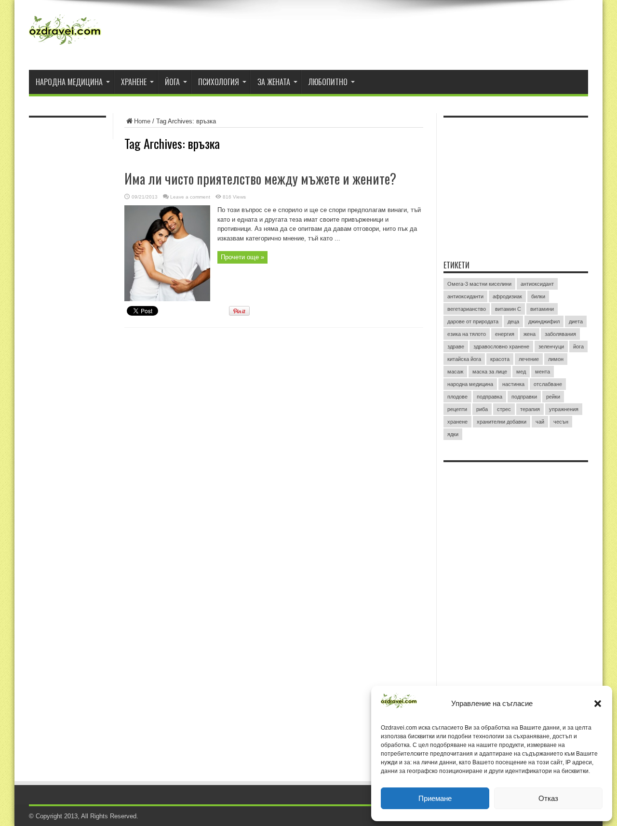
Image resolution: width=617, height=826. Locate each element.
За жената (273, 82)
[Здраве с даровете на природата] (65, 45)
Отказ (548, 798)
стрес (504, 409)
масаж (455, 371)
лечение (529, 359)
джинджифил (544, 321)
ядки (452, 434)
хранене (457, 422)
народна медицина (470, 384)
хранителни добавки (501, 422)
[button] (598, 703)
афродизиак (507, 296)
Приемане (435, 798)
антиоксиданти (465, 296)
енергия (504, 334)
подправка (489, 397)
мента (542, 371)
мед (521, 371)
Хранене (134, 82)
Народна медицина (69, 82)
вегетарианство (466, 309)
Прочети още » (242, 257)
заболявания (560, 334)
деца (513, 321)
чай (540, 422)
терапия (530, 409)
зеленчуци (551, 346)
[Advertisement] (515, 182)
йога (578, 346)
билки (538, 296)
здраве (455, 346)
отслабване (548, 384)
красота (500, 359)
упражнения (563, 409)
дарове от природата (472, 321)
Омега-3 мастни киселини (479, 284)
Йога (172, 82)
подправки (524, 397)
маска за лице (489, 371)
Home (142, 121)
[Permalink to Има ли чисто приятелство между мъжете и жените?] (167, 299)
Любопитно (328, 82)
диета (576, 321)
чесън (560, 422)
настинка (513, 384)
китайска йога (464, 359)
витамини (542, 309)
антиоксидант (537, 284)
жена (529, 334)
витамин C (508, 309)
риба (482, 409)
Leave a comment (190, 197)
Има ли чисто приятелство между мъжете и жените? (260, 178)
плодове (457, 397)
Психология (218, 82)
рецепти (457, 409)
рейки (553, 397)
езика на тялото (466, 334)
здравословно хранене (501, 346)
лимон (555, 359)
